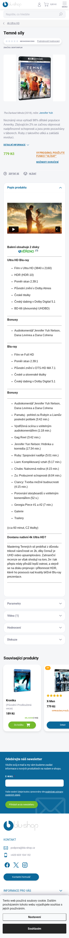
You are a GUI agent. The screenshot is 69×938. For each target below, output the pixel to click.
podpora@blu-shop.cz (23, 847)
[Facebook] (7, 864)
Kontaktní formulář (21, 877)
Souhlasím (34, 928)
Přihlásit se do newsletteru (21, 804)
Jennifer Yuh (46, 112)
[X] (15, 864)
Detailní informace (14, 145)
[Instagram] (24, 864)
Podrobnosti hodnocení (48, 41)
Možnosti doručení (47, 162)
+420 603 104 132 (21, 854)
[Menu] (64, 4)
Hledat (61, 14)
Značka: (13, 48)
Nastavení (34, 917)
